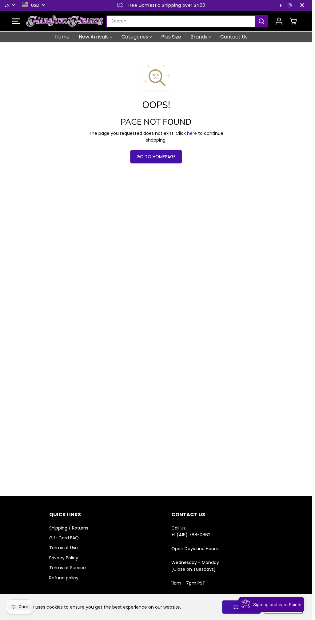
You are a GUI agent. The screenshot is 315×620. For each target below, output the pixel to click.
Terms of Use (63, 548)
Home (62, 36)
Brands (199, 36)
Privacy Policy (63, 558)
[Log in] (279, 21)
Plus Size (171, 36)
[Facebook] (281, 5)
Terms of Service (67, 568)
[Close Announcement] (302, 5)
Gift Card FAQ (64, 538)
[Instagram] (289, 5)
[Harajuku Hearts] (64, 21)
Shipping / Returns (68, 528)
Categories (136, 36)
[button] (16, 21)
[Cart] (293, 21)
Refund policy (63, 578)
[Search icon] (261, 21)
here (192, 133)
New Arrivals (94, 36)
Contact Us (234, 36)
